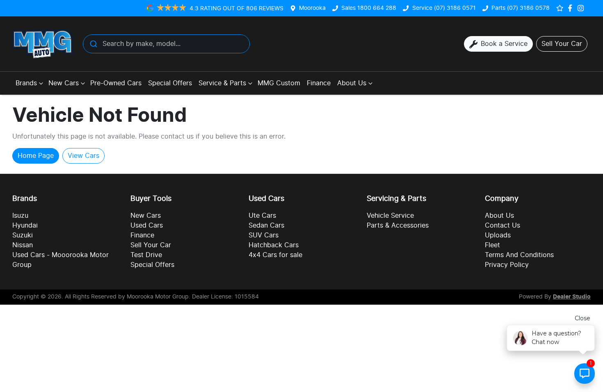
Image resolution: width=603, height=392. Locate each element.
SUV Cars (264, 235)
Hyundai (25, 225)
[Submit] (93, 44)
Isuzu (20, 215)
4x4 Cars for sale (275, 255)
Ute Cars (262, 215)
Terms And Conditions (519, 255)
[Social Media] (571, 8)
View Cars (83, 156)
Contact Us (502, 225)
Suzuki (22, 235)
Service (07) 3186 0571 (444, 8)
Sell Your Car (150, 245)
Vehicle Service (390, 215)
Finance (319, 83)
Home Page (36, 156)
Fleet (492, 245)
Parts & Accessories (398, 225)
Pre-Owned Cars (116, 83)
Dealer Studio (572, 297)
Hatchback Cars (274, 245)
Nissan (22, 245)
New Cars (63, 83)
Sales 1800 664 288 (368, 8)
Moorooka (312, 8)
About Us (351, 83)
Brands (26, 83)
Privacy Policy (507, 265)
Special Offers (170, 83)
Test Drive (146, 255)
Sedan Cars (266, 225)
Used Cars (146, 225)
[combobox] (166, 43)
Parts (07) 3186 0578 (520, 8)
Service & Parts (222, 83)
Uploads (498, 235)
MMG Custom (279, 83)
